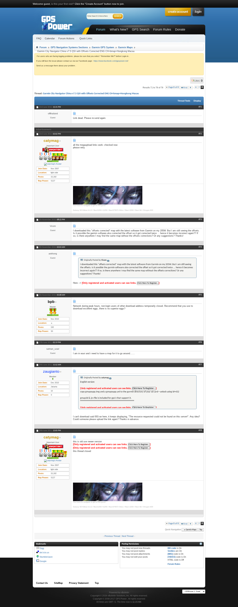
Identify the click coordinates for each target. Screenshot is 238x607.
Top (200, 530)
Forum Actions (66, 38)
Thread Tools (184, 101)
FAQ (38, 38)
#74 (200, 247)
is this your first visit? (62, 3)
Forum (100, 29)
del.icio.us (44, 552)
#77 (200, 365)
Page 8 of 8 (173, 87)
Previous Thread (112, 536)
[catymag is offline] (52, 164)
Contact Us (42, 583)
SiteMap (58, 583)
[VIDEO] (171, 557)
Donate (180, 29)
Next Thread (127, 536)
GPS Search (140, 29)
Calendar (50, 38)
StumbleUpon (46, 557)
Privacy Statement (79, 583)
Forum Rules (162, 29)
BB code (172, 548)
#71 (200, 107)
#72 (200, 134)
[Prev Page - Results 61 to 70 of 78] (190, 87)
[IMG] (170, 554)
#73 (200, 219)
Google (43, 561)
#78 (200, 430)
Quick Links (85, 38)
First (185, 88)
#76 (200, 342)
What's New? (119, 29)
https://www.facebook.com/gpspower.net (111, 61)
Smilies (171, 551)
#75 (200, 295)
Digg (42, 548)
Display (197, 101)
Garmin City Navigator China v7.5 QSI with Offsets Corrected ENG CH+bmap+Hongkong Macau (91, 93)
